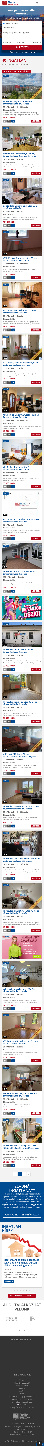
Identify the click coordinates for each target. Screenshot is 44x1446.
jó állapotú (15, 767)
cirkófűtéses (25, 1000)
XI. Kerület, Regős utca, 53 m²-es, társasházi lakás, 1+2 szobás (18, 102)
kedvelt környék (8, 113)
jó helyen (26, 819)
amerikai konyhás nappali (11, 583)
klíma (20, 271)
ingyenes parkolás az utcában (17, 376)
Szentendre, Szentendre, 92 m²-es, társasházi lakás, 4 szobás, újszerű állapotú (19, 156)
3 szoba (10, 532)
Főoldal (22, 1380)
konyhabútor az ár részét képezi (30, 661)
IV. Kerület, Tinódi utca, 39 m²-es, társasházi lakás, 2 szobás (18, 650)
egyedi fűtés (18, 1054)
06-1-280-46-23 (25, 1432)
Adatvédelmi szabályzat (22, 1402)
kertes (17, 585)
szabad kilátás (7, 818)
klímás (19, 1000)
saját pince (22, 374)
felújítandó (13, 530)
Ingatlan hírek (11, 1228)
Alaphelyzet (29, 52)
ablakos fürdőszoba (17, 1159)
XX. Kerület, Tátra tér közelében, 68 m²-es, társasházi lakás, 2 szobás (21, 363)
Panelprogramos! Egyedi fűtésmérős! (18, 924)
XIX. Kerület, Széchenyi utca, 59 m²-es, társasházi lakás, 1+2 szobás (20, 1094)
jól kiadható (21, 480)
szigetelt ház (17, 428)
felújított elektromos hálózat (12, 713)
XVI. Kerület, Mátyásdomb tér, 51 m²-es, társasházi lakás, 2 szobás (21, 1042)
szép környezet (34, 167)
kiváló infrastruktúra (20, 532)
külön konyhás (7, 428)
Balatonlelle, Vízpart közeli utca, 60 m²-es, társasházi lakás (21, 207)
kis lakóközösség (18, 1052)
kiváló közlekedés (23, 530)
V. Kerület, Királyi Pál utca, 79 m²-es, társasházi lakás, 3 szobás (19, 990)
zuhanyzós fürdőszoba (21, 870)
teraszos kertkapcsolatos (10, 374)
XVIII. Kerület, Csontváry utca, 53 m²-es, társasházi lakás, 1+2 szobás (21, 259)
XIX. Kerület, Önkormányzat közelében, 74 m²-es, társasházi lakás (21, 416)
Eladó (8, 23)
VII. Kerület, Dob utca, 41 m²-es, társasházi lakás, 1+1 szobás (17, 468)
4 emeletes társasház (9, 426)
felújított (13, 480)
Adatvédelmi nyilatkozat (22, 1399)
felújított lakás (7, 715)
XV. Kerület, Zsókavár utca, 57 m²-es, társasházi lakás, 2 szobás (20, 311)
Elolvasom (9, 1281)
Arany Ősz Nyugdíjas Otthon (22, 1407)
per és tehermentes (21, 269)
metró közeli (27, 115)
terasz (29, 376)
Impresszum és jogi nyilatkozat (22, 1396)
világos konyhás (32, 1157)
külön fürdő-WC (13, 271)
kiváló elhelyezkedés (23, 426)
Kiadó (15, 23)
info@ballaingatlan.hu (25, 1434)
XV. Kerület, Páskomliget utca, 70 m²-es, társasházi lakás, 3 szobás (21, 520)
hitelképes (11, 269)
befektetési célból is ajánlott (26, 323)
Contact (23, 1404)
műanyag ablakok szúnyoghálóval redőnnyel (18, 1108)
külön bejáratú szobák (10, 478)
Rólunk (22, 1388)
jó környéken (26, 713)
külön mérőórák (26, 715)
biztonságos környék (16, 115)
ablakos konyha (33, 922)
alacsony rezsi (18, 113)
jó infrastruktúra (17, 819)
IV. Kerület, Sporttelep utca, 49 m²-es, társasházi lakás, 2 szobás (20, 703)
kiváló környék (24, 165)
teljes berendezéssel (9, 1105)
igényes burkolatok (28, 219)
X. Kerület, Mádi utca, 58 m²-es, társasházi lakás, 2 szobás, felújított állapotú (19, 756)
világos (5, 269)
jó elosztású (12, 219)
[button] (39, 1443)
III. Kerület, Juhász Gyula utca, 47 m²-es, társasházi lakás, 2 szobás (21, 912)
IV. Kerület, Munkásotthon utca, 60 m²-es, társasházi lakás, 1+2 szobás (21, 807)
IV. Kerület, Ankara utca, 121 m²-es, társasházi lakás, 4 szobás (19, 572)
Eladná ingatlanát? (22, 1383)
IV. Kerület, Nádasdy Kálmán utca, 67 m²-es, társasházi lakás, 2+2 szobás (22, 859)
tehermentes (33, 1002)
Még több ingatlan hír (21, 1295)
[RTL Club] (11, 1319)
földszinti (13, 323)
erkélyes (16, 165)
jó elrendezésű (7, 1052)
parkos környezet (8, 1054)
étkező (20, 765)
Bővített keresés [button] (15, 52)
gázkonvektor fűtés (27, 663)
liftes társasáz (7, 819)
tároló (5, 661)
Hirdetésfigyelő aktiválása (17, 71)
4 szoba (33, 583)
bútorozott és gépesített (19, 217)
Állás (22, 1394)
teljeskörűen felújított (21, 1002)
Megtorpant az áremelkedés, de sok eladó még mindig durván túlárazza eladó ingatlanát (21, 1262)
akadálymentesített (9, 322)
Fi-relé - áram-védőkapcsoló (12, 663)
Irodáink (22, 1391)
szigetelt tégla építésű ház (20, 167)
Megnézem (36, 121)
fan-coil (18, 219)
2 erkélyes (6, 530)
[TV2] (32, 1319)
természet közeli (8, 165)
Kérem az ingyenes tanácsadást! (22, 1214)
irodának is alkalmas (9, 1000)
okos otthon (7, 217)
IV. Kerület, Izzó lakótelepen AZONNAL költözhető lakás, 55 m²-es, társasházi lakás (21, 1148)
